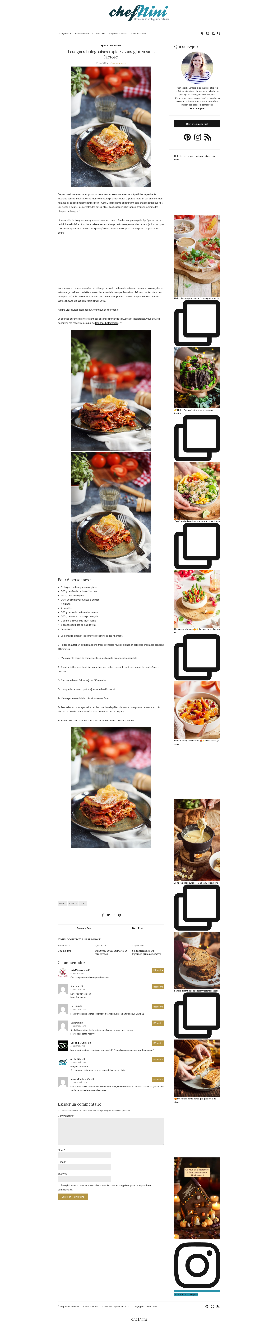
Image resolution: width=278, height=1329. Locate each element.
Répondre (158, 970)
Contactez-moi (138, 33)
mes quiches (83, 228)
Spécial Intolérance (111, 45)
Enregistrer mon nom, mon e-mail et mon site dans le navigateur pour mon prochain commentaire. (104, 1187)
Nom (61, 1149)
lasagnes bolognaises (106, 322)
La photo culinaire (118, 33)
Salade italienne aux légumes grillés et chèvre (146, 952)
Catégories (63, 33)
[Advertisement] (111, 262)
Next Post (137, 928)
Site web (62, 1173)
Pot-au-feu (64, 950)
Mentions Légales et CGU (115, 1306)
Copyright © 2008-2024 (145, 1306)
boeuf (62, 903)
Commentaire (66, 1115)
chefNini (77, 1059)
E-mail (62, 1161)
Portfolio (100, 33)
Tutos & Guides (83, 33)
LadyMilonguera (78, 970)
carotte (73, 903)
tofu (83, 903)
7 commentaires (118, 63)
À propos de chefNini (68, 1306)
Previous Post (84, 928)
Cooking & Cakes (79, 1042)
